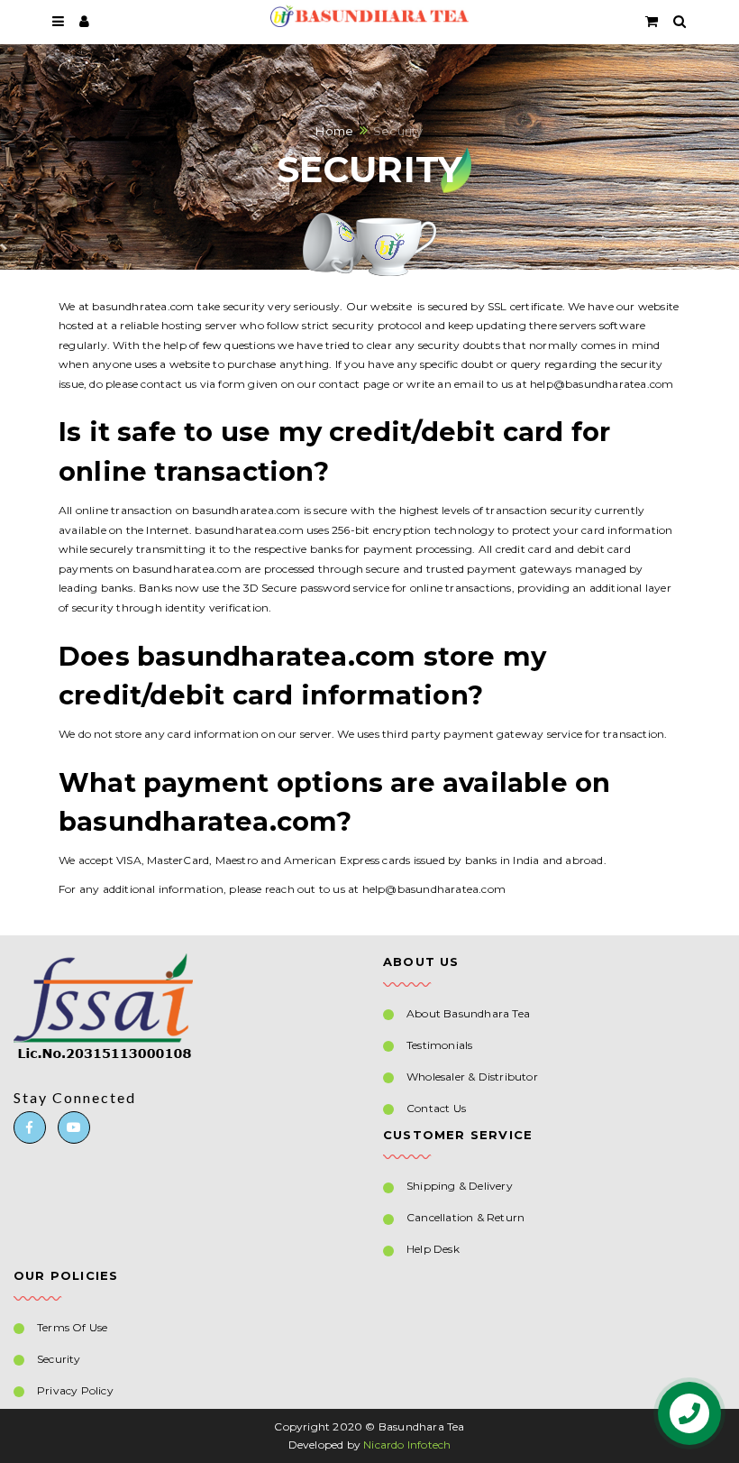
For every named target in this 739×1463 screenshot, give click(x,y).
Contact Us (436, 1108)
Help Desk (433, 1249)
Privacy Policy (75, 1390)
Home (334, 130)
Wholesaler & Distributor (472, 1076)
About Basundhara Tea (468, 1013)
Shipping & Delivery (459, 1185)
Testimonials (439, 1045)
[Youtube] (74, 1127)
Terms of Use (72, 1327)
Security (59, 1359)
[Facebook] (30, 1127)
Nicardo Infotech (407, 1444)
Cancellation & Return (465, 1217)
